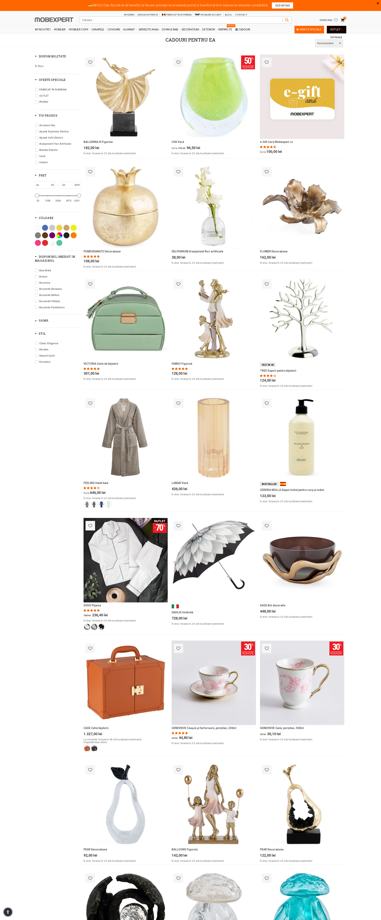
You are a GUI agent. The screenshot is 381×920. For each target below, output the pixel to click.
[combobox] (186, 20)
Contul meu (326, 19)
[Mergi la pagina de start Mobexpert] (54, 18)
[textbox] (47, 185)
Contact (241, 14)
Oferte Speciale (310, 29)
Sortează (336, 37)
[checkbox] (56, 66)
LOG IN (239, 5)
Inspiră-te (226, 28)
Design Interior (148, 14)
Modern (129, 14)
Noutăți (44, 29)
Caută (287, 20)
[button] (268, 146)
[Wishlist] (336, 20)
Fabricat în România (178, 14)
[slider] (37, 196)
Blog (228, 14)
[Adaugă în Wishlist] (90, 62)
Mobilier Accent (211, 14)
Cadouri (244, 29)
